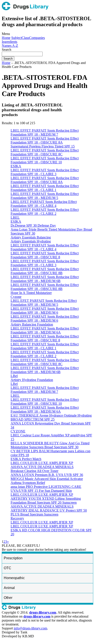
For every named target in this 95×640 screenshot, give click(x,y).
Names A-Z (10, 45)
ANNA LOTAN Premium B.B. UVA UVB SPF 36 (47, 475)
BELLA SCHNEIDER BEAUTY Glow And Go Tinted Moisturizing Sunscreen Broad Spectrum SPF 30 (50, 445)
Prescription (13, 558)
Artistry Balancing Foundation (32, 324)
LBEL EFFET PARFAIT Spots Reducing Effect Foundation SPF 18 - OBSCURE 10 (45, 160)
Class (25, 38)
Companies (37, 38)
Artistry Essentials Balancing (31, 237)
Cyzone (16, 297)
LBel (14, 376)
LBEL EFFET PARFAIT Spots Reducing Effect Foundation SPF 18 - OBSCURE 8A (45, 140)
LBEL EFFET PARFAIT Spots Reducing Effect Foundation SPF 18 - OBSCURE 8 (45, 255)
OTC (7, 568)
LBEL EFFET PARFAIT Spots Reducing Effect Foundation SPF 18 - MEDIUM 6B (45, 279)
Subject (16, 38)
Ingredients (9, 42)
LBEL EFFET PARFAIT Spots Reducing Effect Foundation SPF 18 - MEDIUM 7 (45, 132)
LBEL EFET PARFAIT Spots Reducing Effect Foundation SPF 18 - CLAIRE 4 (44, 204)
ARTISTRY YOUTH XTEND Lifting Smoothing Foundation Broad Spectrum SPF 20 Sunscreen (46, 500)
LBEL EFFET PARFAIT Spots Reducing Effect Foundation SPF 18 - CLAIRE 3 (45, 172)
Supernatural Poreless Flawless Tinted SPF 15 (43, 146)
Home (6, 38)
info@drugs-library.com (30, 628)
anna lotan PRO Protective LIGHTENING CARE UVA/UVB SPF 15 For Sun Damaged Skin (46, 488)
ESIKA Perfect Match (26, 459)
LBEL (15, 217)
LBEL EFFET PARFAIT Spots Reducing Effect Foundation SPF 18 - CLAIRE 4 (45, 247)
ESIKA (16, 166)
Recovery (17, 518)
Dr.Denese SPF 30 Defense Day (33, 225)
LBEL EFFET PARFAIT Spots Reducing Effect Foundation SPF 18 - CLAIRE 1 (45, 188)
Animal (9, 588)
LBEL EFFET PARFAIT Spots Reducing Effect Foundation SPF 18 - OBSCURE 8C (45, 152)
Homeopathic (14, 578)
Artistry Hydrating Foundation (32, 380)
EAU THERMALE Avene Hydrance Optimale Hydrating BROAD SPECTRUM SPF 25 (51, 417)
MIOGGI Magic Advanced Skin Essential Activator (47, 479)
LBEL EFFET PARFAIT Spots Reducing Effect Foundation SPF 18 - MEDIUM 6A (45, 330)
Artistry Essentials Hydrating (31, 241)
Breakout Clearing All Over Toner (34, 471)
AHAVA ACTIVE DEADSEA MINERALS (42, 467)
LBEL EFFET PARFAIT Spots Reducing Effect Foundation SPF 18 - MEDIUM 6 (45, 310)
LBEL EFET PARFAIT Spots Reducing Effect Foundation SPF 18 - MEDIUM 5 (44, 302)
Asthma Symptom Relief (28, 483)
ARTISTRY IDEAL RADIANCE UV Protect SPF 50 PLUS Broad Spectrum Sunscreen (49, 512)
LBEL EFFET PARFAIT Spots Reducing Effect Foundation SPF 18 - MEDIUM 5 (45, 196)
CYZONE (18, 431)
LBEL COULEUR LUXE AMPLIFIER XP (42, 463)
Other (8, 598)
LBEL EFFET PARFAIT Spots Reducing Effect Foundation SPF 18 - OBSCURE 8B (45, 271)
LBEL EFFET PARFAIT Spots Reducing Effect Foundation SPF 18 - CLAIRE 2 (45, 211)
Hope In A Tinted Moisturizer (31, 293)
